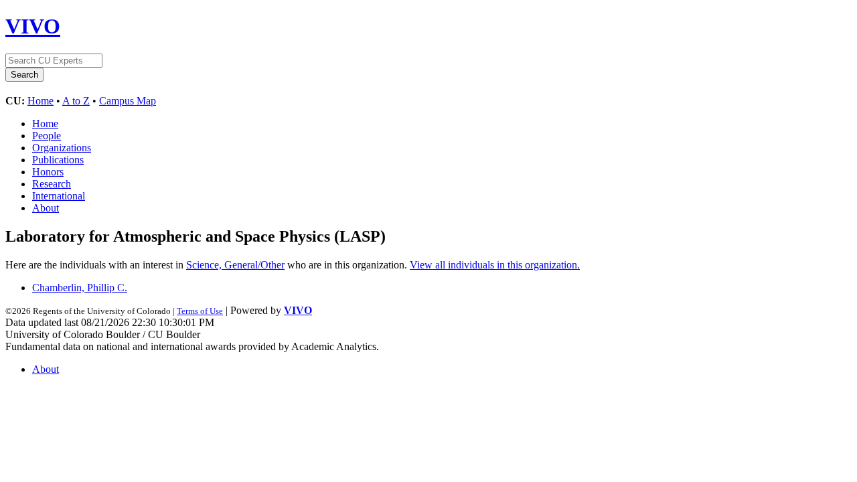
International (58, 196)
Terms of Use (200, 311)
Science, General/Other (235, 264)
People (46, 135)
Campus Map (127, 100)
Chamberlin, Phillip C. (79, 287)
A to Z (76, 100)
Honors (48, 171)
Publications (58, 159)
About (45, 208)
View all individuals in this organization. (495, 264)
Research (51, 183)
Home (40, 100)
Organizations (61, 147)
